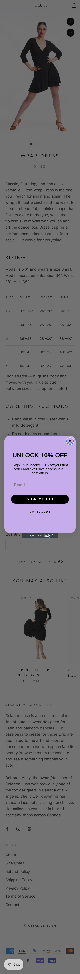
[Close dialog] (70, 441)
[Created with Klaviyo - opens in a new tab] (40, 535)
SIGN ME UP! (40, 499)
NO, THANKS (40, 512)
